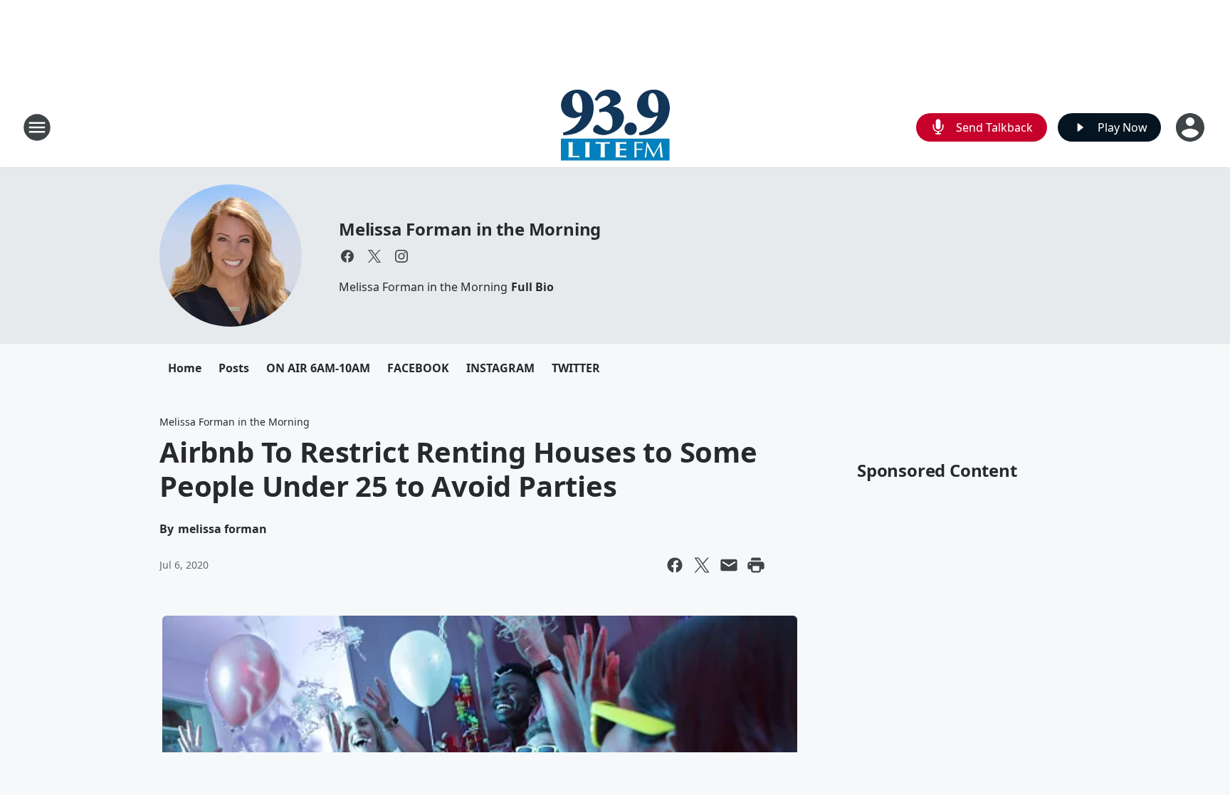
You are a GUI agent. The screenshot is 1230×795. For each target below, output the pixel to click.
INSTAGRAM (500, 368)
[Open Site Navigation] (37, 127)
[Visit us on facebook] (347, 256)
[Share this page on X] (702, 565)
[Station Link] (615, 127)
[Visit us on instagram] (401, 256)
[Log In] (1191, 127)
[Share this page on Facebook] (675, 565)
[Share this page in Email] (729, 565)
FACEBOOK (418, 368)
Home (184, 368)
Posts (234, 368)
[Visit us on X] (374, 256)
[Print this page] (756, 565)
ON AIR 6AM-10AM (318, 368)
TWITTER (576, 368)
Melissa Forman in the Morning (470, 229)
